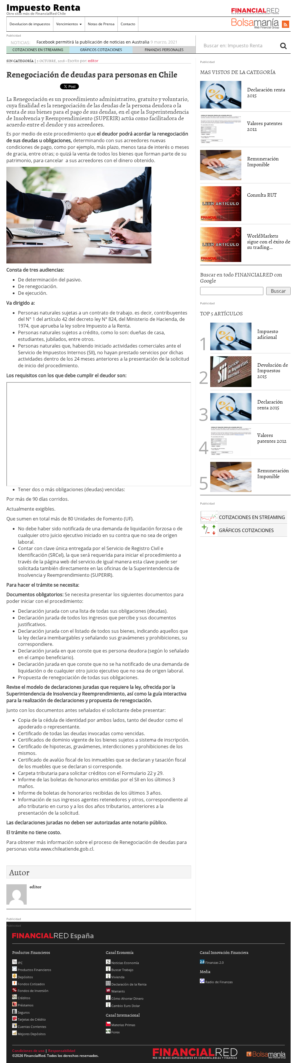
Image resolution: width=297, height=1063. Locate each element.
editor (93, 60)
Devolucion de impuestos (30, 23)
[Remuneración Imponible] (220, 164)
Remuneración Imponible (263, 161)
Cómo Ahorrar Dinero (127, 998)
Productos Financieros (34, 970)
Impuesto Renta (43, 7)
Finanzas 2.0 (214, 962)
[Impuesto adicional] (230, 336)
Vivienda (117, 977)
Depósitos (25, 977)
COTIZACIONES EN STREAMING (37, 49)
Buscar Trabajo (122, 970)
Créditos (23, 998)
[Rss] (285, 24)
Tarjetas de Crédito (31, 1019)
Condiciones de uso (28, 1050)
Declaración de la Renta (128, 984)
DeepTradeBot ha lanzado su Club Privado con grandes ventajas (99, 42)
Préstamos (25, 1005)
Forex (115, 1032)
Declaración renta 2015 (266, 92)
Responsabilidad (61, 1050)
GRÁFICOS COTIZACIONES (101, 49)
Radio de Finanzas (218, 982)
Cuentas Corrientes (31, 1026)
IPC (20, 963)
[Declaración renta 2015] (220, 94)
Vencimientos (67, 23)
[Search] (283, 45)
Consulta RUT (262, 195)
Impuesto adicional (267, 334)
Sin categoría (20, 61)
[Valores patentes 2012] (220, 129)
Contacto (128, 23)
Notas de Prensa (101, 23)
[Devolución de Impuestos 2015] (230, 371)
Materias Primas (123, 1025)
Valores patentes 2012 (264, 126)
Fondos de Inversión (32, 990)
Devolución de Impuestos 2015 (272, 370)
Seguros (23, 1012)
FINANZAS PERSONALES (164, 49)
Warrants (118, 991)
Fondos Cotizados (31, 984)
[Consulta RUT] (220, 203)
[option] (110, 45)
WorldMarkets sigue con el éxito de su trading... (268, 241)
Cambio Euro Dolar (125, 1006)
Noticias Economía (125, 963)
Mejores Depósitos (31, 1034)
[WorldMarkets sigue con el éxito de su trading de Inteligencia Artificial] (220, 244)
